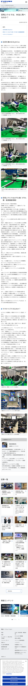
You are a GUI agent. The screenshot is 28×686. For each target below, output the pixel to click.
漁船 (2, 634)
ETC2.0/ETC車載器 (19, 636)
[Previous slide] (9, 619)
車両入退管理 (17, 638)
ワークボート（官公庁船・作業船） (7, 637)
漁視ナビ (3, 642)
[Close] (25, 661)
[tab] (12, 619)
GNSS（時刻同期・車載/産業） (20, 633)
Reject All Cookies (14, 680)
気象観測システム (18, 644)
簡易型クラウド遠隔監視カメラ (20, 647)
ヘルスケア (17, 642)
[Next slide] (19, 619)
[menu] (26, 2)
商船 (2, 632)
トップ (2, 5)
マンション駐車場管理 (19, 640)
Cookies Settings (14, 677)
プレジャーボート (5, 640)
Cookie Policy (9, 673)
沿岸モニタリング (5, 649)
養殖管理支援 (4, 646)
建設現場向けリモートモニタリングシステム (20, 653)
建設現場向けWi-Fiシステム (21, 650)
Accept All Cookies (14, 684)
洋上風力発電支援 (5, 644)
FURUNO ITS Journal (9, 5)
